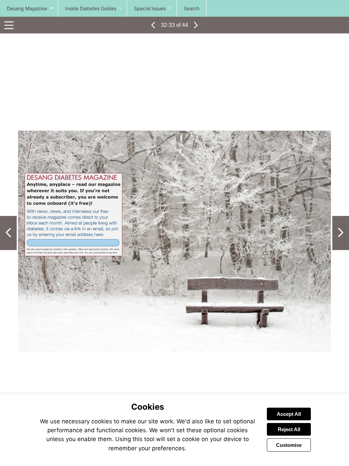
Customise (289, 445)
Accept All (289, 414)
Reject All (289, 429)
